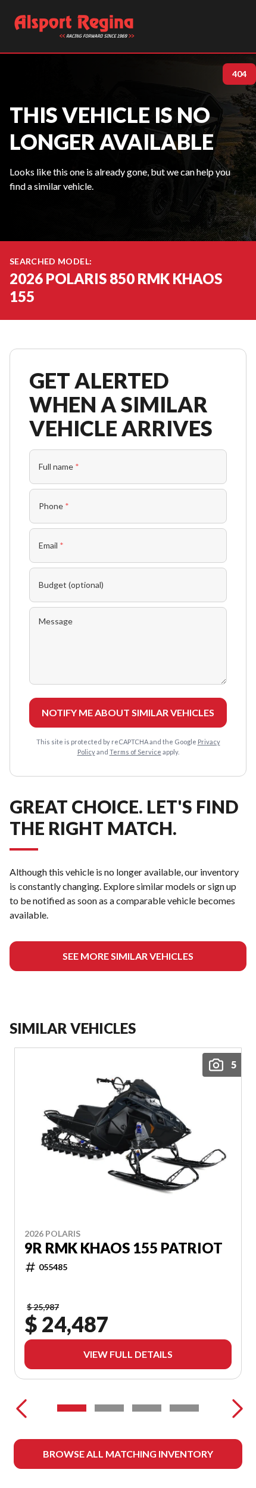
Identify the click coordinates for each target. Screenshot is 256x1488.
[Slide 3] (146, 1408)
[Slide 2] (109, 1408)
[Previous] (21, 1408)
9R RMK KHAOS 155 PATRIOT (123, 1248)
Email (51, 545)
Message (56, 621)
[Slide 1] (71, 1408)
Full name (59, 466)
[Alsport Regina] (74, 26)
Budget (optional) (71, 585)
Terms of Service (135, 752)
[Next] (234, 1408)
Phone (54, 506)
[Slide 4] (184, 1408)
